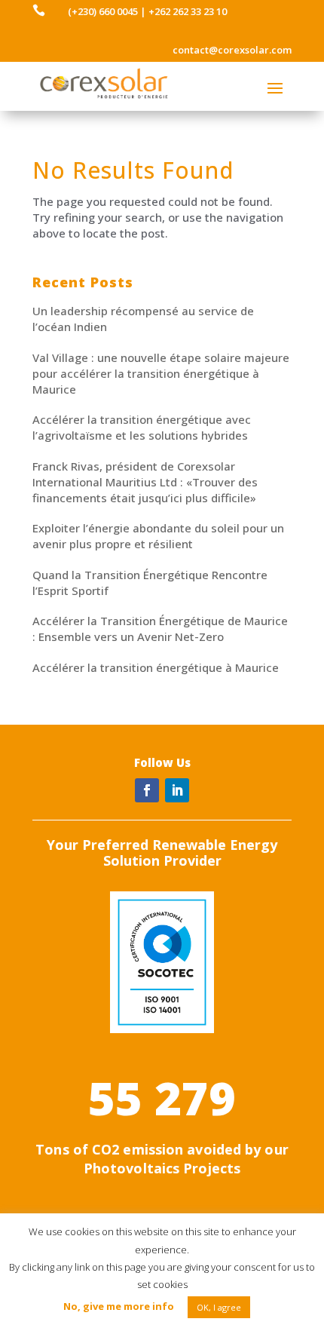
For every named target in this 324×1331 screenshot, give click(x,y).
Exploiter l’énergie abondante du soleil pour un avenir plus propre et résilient (158, 535)
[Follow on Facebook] (147, 790)
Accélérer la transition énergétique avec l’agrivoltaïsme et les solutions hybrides (141, 427)
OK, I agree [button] (219, 1307)
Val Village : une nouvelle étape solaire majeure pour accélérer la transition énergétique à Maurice (160, 373)
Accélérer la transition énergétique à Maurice (155, 667)
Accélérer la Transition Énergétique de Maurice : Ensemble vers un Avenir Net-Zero (160, 628)
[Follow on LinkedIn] (177, 790)
